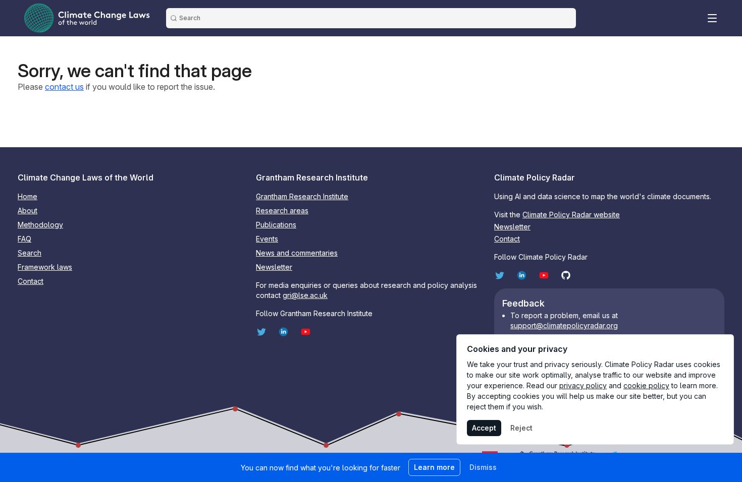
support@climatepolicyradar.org (564, 325)
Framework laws (45, 267)
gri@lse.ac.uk (305, 295)
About (27, 210)
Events (267, 238)
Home (27, 196)
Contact (30, 281)
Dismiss (483, 467)
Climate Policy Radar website (571, 214)
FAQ (24, 238)
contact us (64, 87)
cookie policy (646, 385)
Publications (276, 224)
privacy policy (583, 385)
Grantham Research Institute (302, 196)
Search (29, 253)
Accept (484, 428)
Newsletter (274, 267)
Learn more (434, 467)
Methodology (40, 224)
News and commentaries (297, 253)
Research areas (282, 210)
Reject (521, 428)
